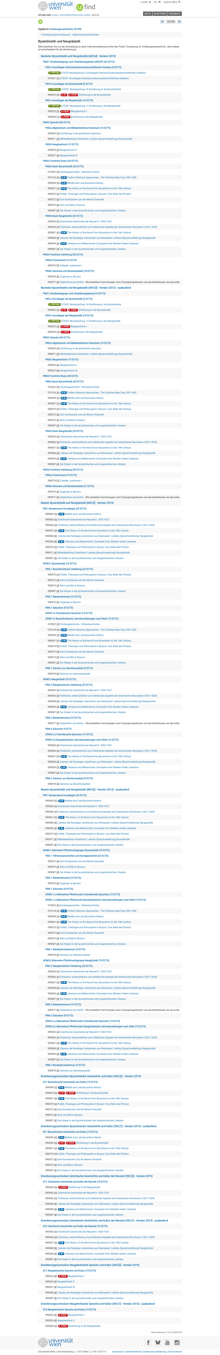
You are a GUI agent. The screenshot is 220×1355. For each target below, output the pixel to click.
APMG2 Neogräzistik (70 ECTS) (59, 679)
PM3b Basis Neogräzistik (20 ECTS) (64, 216)
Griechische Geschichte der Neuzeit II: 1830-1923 (85, 221)
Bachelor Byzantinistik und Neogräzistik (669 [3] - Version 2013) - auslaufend (86, 287)
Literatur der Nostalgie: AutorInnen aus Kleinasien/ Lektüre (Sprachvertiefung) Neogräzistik (107, 238)
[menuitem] (157, 2)
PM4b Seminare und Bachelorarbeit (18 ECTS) (69, 271)
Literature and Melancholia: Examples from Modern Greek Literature (102, 243)
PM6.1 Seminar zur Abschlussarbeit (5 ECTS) (69, 668)
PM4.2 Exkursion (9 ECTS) (59, 1015)
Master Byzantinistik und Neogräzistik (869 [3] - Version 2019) (77, 502)
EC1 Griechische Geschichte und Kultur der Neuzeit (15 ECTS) (75, 1181)
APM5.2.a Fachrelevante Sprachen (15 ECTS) (69, 734)
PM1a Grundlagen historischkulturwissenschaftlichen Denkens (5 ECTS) (83, 67)
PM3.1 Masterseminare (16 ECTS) (63, 596)
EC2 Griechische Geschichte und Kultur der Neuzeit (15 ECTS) (75, 1226)
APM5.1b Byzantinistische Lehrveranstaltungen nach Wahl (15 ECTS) (82, 618)
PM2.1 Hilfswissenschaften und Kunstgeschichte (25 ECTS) (77, 855)
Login (144, 2)
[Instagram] (177, 1342)
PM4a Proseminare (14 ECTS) (61, 475)
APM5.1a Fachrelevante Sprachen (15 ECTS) (68, 613)
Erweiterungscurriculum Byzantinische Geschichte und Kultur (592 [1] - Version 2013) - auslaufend (98, 1126)
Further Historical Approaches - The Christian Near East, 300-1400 (101, 177)
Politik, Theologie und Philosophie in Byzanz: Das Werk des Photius (95, 194)
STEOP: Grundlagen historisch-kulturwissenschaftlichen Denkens (94, 78)
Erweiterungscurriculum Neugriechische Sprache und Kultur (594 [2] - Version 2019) (90, 1265)
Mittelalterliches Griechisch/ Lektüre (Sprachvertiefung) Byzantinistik (96, 138)
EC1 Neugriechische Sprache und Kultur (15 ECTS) (69, 1270)
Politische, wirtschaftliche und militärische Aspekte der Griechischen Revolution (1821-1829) (108, 227)
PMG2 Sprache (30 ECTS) (56, 122)
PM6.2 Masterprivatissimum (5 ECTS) (65, 1065)
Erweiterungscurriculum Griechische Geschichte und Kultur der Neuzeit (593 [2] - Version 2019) (97, 1176)
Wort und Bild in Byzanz (72, 205)
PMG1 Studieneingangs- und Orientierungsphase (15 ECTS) (74, 293)
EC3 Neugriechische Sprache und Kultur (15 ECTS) (69, 1309)
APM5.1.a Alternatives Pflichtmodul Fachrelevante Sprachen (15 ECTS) (82, 894)
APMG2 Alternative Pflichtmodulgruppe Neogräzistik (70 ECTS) (76, 960)
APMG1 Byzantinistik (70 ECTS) (60, 563)
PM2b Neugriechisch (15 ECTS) (62, 144)
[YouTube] (167, 1342)
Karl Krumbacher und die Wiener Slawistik (82, 199)
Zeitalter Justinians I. (71, 265)
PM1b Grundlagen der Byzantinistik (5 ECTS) (69, 83)
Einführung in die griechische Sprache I (80, 133)
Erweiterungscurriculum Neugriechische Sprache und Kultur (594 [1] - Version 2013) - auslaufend (98, 1303)
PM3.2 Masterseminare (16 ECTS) (63, 717)
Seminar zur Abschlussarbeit (75, 673)
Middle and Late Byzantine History (85, 183)
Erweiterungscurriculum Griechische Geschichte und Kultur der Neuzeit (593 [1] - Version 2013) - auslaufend (104, 1220)
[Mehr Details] (40, 21)
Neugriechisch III (68, 155)
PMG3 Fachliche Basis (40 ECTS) (60, 160)
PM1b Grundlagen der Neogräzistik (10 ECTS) (69, 315)
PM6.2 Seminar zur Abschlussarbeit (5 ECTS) (69, 778)
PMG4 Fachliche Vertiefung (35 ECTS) (63, 469)
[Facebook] (148, 1342)
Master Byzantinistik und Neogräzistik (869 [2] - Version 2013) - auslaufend (85, 789)
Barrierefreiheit (133, 1351)
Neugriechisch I (79, 111)
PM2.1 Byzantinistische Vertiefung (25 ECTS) (69, 569)
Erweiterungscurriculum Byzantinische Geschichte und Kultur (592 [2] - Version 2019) (91, 1076)
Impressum (118, 1351)
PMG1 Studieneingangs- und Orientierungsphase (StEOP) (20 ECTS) (79, 61)
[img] (86, 8)
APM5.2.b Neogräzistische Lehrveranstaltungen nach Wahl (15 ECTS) (82, 739)
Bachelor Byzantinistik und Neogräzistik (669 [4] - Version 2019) (78, 56)
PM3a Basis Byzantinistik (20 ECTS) (64, 166)
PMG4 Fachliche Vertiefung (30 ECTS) (63, 254)
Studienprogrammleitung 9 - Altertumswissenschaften (70, 34)
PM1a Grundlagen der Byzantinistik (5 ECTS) (69, 298)
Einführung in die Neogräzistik (87, 116)
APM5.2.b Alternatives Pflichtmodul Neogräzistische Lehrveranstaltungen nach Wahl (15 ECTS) (95, 1026)
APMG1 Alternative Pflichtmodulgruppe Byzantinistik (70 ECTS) (76, 850)
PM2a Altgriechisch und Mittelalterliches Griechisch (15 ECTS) (78, 128)
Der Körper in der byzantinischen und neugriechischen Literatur (93, 210)
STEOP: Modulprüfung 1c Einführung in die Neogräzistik (90, 105)
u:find (54, 15)
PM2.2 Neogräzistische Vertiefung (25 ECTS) (69, 684)
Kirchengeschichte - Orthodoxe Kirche (79, 172)
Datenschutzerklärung (154, 1351)
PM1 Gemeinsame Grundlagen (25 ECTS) (65, 508)
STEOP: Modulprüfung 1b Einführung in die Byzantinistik (91, 89)
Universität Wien (48, 2)
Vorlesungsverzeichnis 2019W (65, 29)
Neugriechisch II (68, 150)
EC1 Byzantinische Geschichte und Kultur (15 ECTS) (70, 1082)
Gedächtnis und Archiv (72, 282)
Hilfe (148, 13)
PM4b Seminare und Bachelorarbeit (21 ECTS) (69, 486)
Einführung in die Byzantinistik (94, 94)
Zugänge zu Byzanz (70, 276)
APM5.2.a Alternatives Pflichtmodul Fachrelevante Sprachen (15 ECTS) (82, 1021)
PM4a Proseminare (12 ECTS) (61, 260)
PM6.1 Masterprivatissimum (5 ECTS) (65, 949)
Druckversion (175, 1351)
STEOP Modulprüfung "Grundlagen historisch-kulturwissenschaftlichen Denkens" (103, 72)
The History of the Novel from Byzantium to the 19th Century (99, 188)
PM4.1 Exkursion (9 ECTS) (59, 607)
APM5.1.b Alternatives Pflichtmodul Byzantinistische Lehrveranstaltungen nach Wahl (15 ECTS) (95, 899)
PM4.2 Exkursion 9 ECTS (58, 728)
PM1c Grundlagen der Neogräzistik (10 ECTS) (69, 100)
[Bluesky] (158, 1342)
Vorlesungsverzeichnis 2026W (74, 15)
